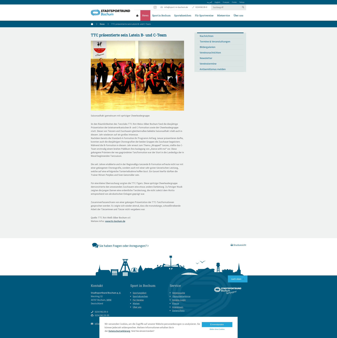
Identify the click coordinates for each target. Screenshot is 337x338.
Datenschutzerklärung (119, 330)
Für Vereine (138, 299)
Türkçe (241, 2)
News (145, 15)
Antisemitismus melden (213, 69)
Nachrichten (206, 36)
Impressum (177, 306)
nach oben (236, 278)
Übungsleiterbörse (181, 296)
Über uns (238, 15)
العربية (209, 2)
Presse (175, 303)
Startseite (137, 15)
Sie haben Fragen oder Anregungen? (122, 246)
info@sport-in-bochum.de (176, 7)
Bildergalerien (207, 47)
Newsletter (206, 58)
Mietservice (223, 15)
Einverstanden (217, 324)
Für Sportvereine (204, 15)
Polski (234, 2)
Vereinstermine (208, 63)
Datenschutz (178, 310)
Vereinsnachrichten (210, 52)
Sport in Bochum (161, 15)
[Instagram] (155, 7)
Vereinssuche (178, 292)
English (217, 2)
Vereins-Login (179, 299)
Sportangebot (139, 292)
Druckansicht (239, 244)
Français (226, 2)
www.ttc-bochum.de (115, 221)
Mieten (136, 303)
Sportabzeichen (182, 15)
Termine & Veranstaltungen (215, 41)
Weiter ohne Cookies (217, 329)
